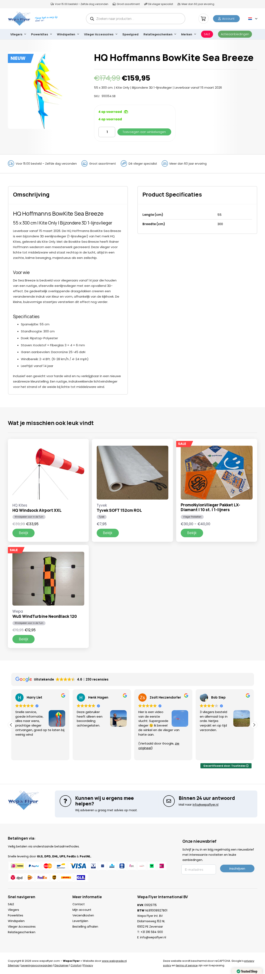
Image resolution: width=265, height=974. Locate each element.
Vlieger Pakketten (192, 516)
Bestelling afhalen (85, 927)
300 (220, 224)
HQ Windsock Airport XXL (36, 510)
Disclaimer (61, 965)
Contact (78, 904)
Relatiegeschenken (21, 932)
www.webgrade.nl (114, 961)
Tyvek (101, 516)
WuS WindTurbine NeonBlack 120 (44, 616)
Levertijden (80, 921)
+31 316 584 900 (152, 932)
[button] (252, 19)
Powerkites (15, 915)
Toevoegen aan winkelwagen (144, 132)
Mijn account (81, 910)
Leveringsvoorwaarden (37, 965)
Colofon (76, 965)
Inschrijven (237, 868)
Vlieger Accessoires (22, 927)
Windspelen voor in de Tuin (29, 516)
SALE (11, 904)
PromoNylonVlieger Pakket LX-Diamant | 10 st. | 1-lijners (210, 507)
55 (219, 214)
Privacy (88, 965)
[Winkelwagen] (203, 18)
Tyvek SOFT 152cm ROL (119, 510)
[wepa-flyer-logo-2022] (19, 18)
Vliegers (13, 910)
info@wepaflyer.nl (153, 937)
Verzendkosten (83, 915)
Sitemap (13, 965)
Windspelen (16, 921)
